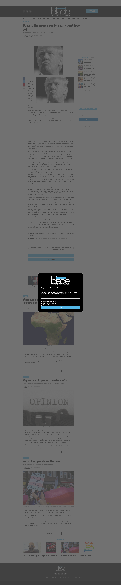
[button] (60, 302)
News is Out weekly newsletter (50, 303)
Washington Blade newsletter (49, 301)
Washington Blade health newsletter (51, 304)
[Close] (81, 274)
